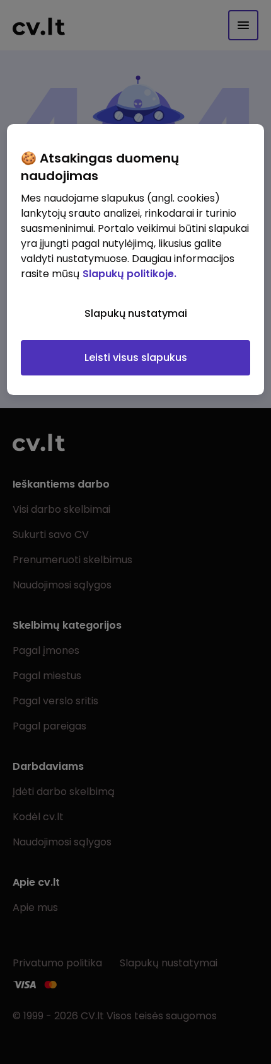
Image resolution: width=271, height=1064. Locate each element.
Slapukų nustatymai (135, 313)
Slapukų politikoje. (129, 273)
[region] (136, 259)
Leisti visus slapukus (135, 357)
